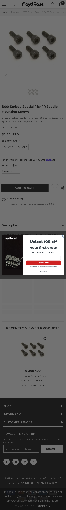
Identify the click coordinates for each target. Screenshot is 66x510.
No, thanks (43, 271)
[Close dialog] (62, 236)
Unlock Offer (43, 263)
